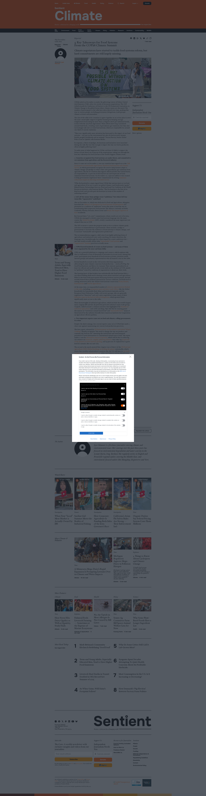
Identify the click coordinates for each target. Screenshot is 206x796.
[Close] (130, 357)
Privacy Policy (112, 439)
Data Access (103, 439)
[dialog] (103, 398)
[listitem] (103, 385)
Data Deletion (93, 439)
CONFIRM (91, 433)
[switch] (123, 388)
